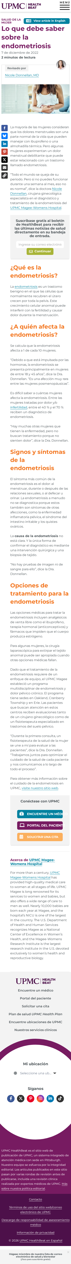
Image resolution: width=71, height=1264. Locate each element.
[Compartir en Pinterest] (4, 152)
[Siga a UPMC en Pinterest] (30, 1098)
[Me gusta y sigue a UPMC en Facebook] (11, 1098)
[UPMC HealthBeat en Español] (21, 6)
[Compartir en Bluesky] (4, 136)
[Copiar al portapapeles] (4, 175)
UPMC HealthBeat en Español (41, 1240)
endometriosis (26, 286)
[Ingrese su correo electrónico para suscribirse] (40, 244)
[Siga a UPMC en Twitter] (20, 1098)
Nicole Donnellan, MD (22, 75)
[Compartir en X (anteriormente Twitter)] (4, 159)
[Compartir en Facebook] (4, 128)
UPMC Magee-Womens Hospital (35, 208)
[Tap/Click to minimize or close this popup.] (69, 1252)
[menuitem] (35, 990)
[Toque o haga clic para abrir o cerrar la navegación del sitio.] (65, 7)
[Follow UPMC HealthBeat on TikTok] (60, 1098)
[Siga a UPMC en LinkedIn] (50, 1098)
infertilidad (18, 407)
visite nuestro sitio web (40, 788)
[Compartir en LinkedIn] (4, 144)
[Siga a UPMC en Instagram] (40, 1098)
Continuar (42, 251)
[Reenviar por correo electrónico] (4, 167)
